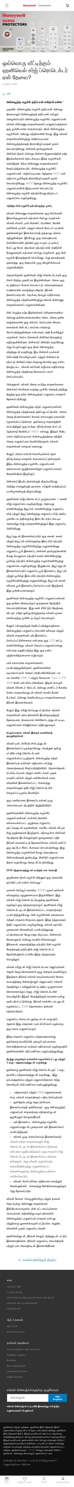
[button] (7, 5)
